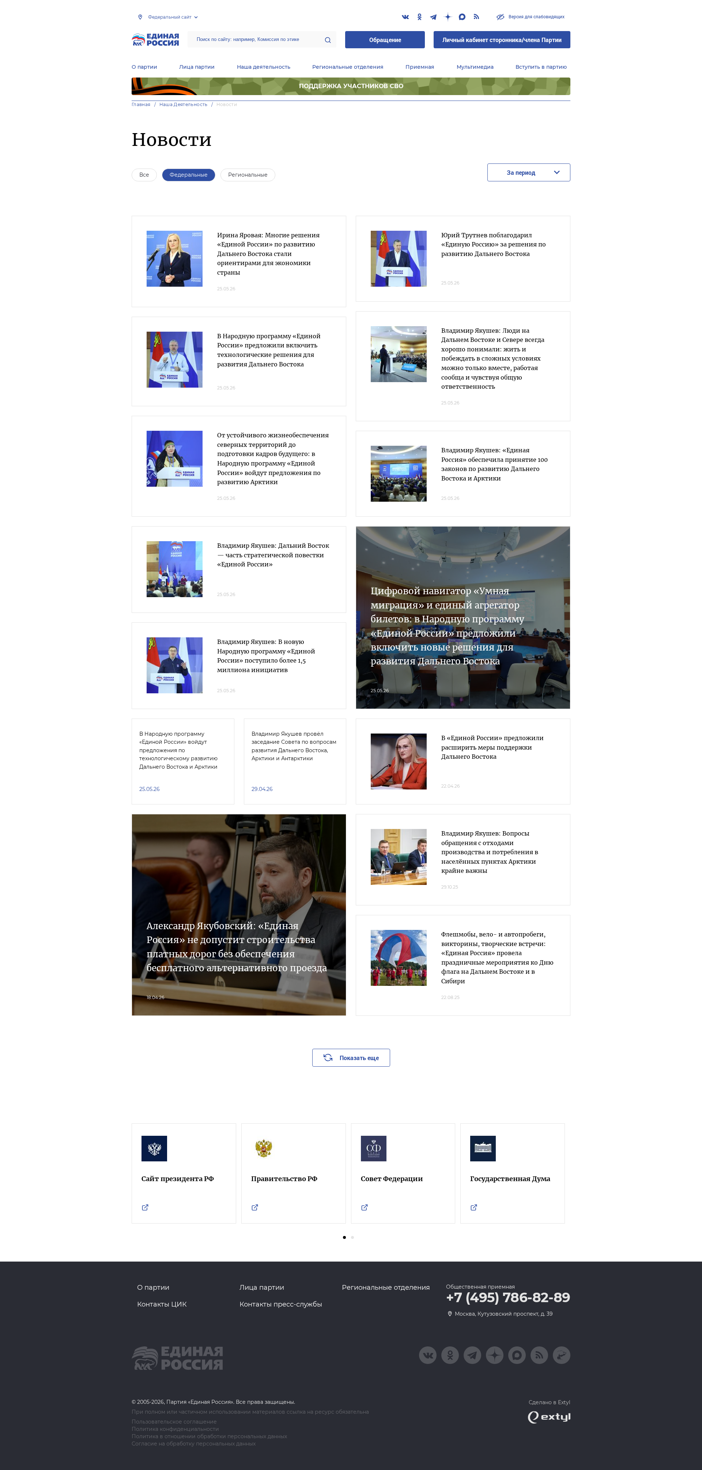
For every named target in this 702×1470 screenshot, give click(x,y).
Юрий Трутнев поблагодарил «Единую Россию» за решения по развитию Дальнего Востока (493, 244)
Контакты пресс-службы (280, 1304)
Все (144, 175)
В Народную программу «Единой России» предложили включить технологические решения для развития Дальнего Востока (269, 350)
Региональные (248, 175)
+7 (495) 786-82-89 (508, 1297)
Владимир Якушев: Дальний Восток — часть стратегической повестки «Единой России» (273, 555)
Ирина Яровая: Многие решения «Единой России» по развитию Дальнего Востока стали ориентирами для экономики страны (268, 253)
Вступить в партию (541, 67)
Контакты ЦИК (162, 1304)
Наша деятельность (263, 67)
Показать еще (359, 1058)
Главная (141, 104)
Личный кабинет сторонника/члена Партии (502, 40)
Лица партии (197, 67)
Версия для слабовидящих (536, 16)
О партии (144, 67)
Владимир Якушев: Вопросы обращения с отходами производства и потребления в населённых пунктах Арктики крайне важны (489, 852)
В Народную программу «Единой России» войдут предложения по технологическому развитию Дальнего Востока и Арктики (178, 750)
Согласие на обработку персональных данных (194, 1444)
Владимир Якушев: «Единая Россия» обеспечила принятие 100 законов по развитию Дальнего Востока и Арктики (494, 464)
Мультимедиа (475, 67)
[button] (344, 1237)
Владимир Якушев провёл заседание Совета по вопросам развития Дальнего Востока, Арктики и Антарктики (294, 746)
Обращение (385, 40)
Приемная (419, 67)
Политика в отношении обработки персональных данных (209, 1436)
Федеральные (189, 175)
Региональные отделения (348, 67)
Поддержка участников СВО (351, 86)
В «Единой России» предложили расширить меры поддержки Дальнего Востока (492, 747)
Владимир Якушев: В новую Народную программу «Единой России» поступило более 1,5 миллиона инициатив (266, 656)
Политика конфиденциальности (175, 1429)
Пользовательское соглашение (174, 1422)
